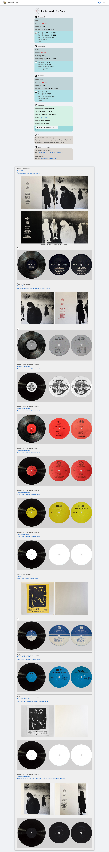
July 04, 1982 (44, 118)
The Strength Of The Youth (49, 158)
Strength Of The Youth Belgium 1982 (50, 152)
